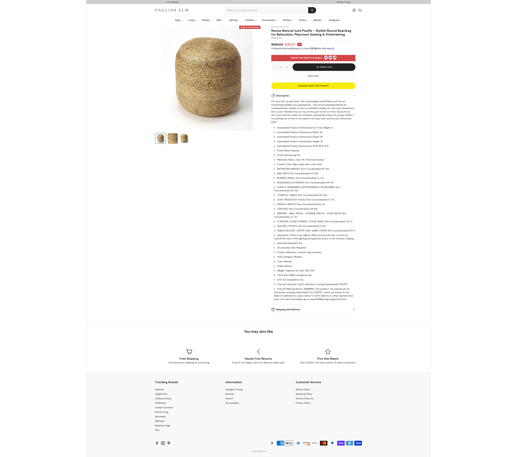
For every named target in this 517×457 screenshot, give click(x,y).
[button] (270, 10)
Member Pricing (343, 2)
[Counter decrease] (274, 67)
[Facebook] (157, 443)
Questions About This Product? (313, 85)
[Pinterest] (169, 443)
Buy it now (313, 76)
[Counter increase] (287, 67)
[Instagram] (163, 443)
